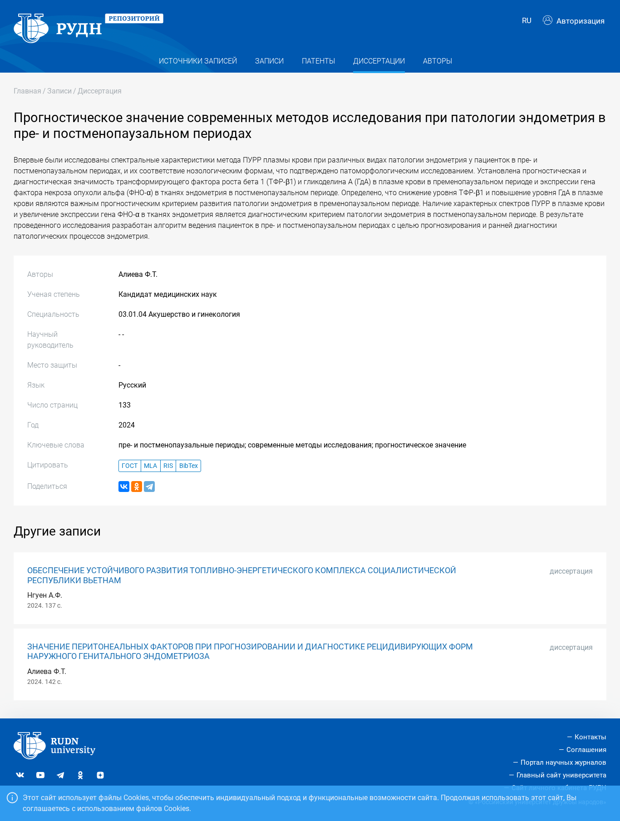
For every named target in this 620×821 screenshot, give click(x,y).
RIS (168, 466)
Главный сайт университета (561, 775)
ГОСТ (130, 466)
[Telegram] (149, 486)
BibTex (188, 466)
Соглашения (586, 750)
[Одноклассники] (136, 486)
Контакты (590, 737)
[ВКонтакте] (123, 486)
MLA (150, 466)
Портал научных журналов (563, 762)
